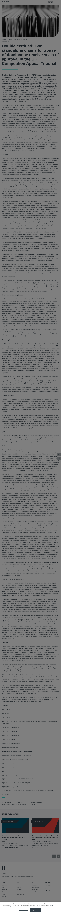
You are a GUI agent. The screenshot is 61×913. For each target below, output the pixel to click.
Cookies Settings (23, 910)
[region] (30, 907)
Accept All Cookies (35, 910)
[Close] (58, 904)
